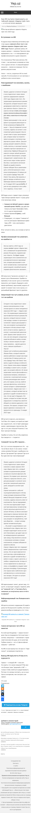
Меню (15, 12)
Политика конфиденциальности (16, 768)
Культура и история (11, 710)
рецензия (10, 712)
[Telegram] (15, 686)
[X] (15, 694)
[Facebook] (15, 697)
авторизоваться (15, 724)
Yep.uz (15, 3)
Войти (3, 754)
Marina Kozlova (11, 26)
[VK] (15, 691)
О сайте (16, 765)
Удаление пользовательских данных (15, 770)
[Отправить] (15, 699)
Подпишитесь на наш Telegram (17, 705)
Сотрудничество (16, 761)
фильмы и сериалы (19, 712)
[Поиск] (25, 727)
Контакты (16, 763)
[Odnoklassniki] (15, 688)
